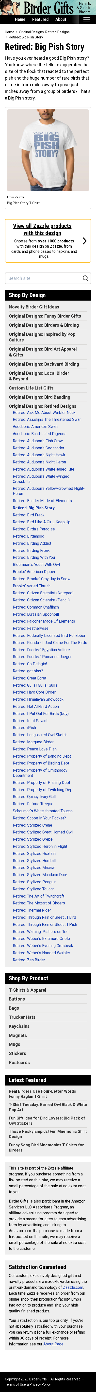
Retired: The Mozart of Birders (39, 903)
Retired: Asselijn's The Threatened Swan (47, 419)
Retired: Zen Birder (29, 960)
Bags (14, 1008)
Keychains (19, 1026)
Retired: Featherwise (30, 628)
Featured (40, 19)
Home (20, 19)
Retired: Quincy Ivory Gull (34, 796)
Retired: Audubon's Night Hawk (39, 455)
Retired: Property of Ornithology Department (40, 773)
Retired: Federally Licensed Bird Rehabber (49, 635)
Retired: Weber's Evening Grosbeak (43, 945)
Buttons (17, 999)
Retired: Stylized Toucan (33, 889)
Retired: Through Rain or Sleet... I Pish (45, 924)
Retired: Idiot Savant (30, 720)
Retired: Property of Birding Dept (41, 763)
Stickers (17, 1053)
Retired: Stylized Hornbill (34, 860)
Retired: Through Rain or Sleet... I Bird (44, 917)
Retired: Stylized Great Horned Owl (43, 832)
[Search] (86, 278)
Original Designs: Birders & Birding (44, 325)
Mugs (14, 1044)
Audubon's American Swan (35, 426)
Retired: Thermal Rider (32, 910)
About (60, 19)
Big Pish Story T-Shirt (23, 203)
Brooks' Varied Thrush (31, 586)
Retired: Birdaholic (28, 536)
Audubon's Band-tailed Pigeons (39, 433)
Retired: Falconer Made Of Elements (44, 621)
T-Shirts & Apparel (27, 990)
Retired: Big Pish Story (26, 37)
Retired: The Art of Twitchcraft (38, 896)
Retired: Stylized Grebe (33, 839)
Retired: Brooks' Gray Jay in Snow (41, 579)
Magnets (18, 1035)
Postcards (19, 1062)
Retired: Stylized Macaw (34, 867)
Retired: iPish (24, 727)
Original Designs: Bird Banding (39, 397)
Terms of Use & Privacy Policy (28, 1384)
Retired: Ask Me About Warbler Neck (44, 412)
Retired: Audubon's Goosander (38, 448)
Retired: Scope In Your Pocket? (39, 818)
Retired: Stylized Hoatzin (34, 853)
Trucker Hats (22, 1017)
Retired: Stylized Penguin (34, 882)
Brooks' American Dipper (34, 571)
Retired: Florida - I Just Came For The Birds (50, 642)
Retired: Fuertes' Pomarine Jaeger (42, 656)
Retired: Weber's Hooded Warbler (41, 953)
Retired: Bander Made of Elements (42, 500)
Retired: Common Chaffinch (36, 607)
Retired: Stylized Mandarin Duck (40, 874)
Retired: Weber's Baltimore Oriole (41, 938)
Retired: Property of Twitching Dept (43, 789)
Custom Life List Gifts (31, 387)
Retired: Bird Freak (29, 515)
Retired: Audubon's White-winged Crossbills (41, 479)
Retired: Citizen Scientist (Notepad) (43, 593)
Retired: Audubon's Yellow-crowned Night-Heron (49, 491)
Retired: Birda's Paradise (34, 529)
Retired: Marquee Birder (33, 742)
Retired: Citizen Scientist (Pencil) (41, 600)
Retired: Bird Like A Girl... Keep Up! (42, 522)
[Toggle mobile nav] (86, 19)
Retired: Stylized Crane (32, 825)
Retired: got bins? (28, 671)
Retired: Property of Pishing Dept (41, 782)
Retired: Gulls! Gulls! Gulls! (36, 685)
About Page (53, 1344)
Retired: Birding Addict (32, 543)
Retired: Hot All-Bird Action (36, 706)
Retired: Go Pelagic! (30, 664)
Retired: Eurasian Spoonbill (36, 614)
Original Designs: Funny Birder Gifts (45, 316)
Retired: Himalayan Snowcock (38, 699)
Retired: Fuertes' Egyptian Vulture (41, 649)
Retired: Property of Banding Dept (42, 756)
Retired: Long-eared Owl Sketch (40, 734)
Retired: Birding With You (34, 557)
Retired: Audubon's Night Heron (39, 462)
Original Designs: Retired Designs (44, 32)
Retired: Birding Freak (31, 550)
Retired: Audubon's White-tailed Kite (43, 469)
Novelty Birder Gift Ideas (34, 306)
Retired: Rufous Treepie (33, 803)
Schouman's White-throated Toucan (43, 811)
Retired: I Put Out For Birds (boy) (41, 713)
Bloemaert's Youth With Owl (36, 564)
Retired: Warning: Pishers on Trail (41, 931)
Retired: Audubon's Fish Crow (38, 441)
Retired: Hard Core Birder (34, 692)
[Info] (84, 113)
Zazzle (19, 197)
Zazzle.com (73, 1287)
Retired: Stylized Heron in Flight (40, 846)
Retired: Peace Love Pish (35, 749)
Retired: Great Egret (29, 678)
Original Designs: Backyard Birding (44, 364)
